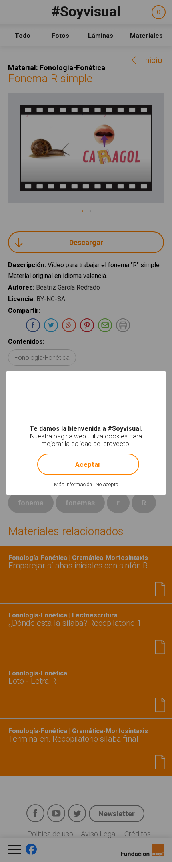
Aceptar (88, 464)
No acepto (107, 484)
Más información (73, 484)
